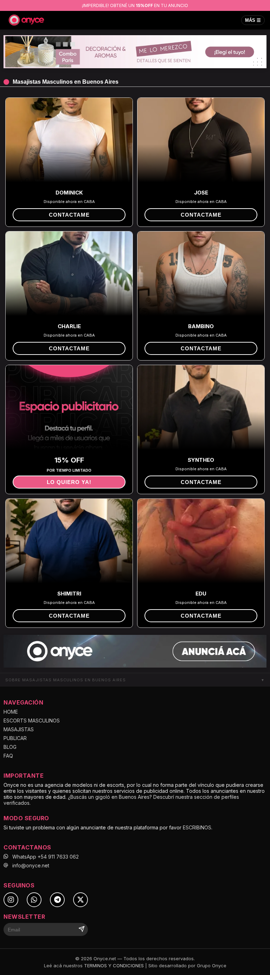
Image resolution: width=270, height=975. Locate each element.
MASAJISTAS (19, 729)
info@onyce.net (30, 865)
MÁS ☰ (253, 20)
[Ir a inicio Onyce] (26, 20)
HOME (11, 712)
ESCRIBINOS (197, 827)
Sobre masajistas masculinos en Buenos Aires (135, 679)
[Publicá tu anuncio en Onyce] (135, 651)
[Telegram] (57, 899)
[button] (69, 214)
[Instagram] (11, 899)
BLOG (10, 747)
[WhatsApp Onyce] (34, 899)
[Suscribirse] (82, 929)
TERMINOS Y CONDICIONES (114, 965)
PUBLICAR (15, 738)
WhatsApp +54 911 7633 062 (45, 857)
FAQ (8, 756)
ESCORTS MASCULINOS (32, 721)
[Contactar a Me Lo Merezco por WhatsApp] (135, 51)
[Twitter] (80, 899)
